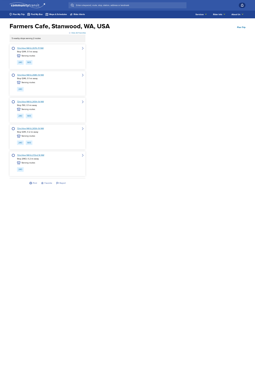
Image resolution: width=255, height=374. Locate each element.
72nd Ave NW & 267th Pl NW (30, 48)
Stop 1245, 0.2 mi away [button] (27, 132)
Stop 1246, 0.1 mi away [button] (27, 78)
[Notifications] (242, 5)
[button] (13, 56)
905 (29, 62)
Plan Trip (241, 27)
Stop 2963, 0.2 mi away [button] (28, 158)
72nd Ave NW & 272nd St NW (30, 155)
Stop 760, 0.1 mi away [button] (27, 105)
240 (20, 62)
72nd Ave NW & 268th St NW (30, 75)
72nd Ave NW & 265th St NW (30, 101)
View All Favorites (78, 33)
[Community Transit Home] (27, 5)
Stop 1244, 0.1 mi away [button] (27, 51)
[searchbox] (130, 5)
